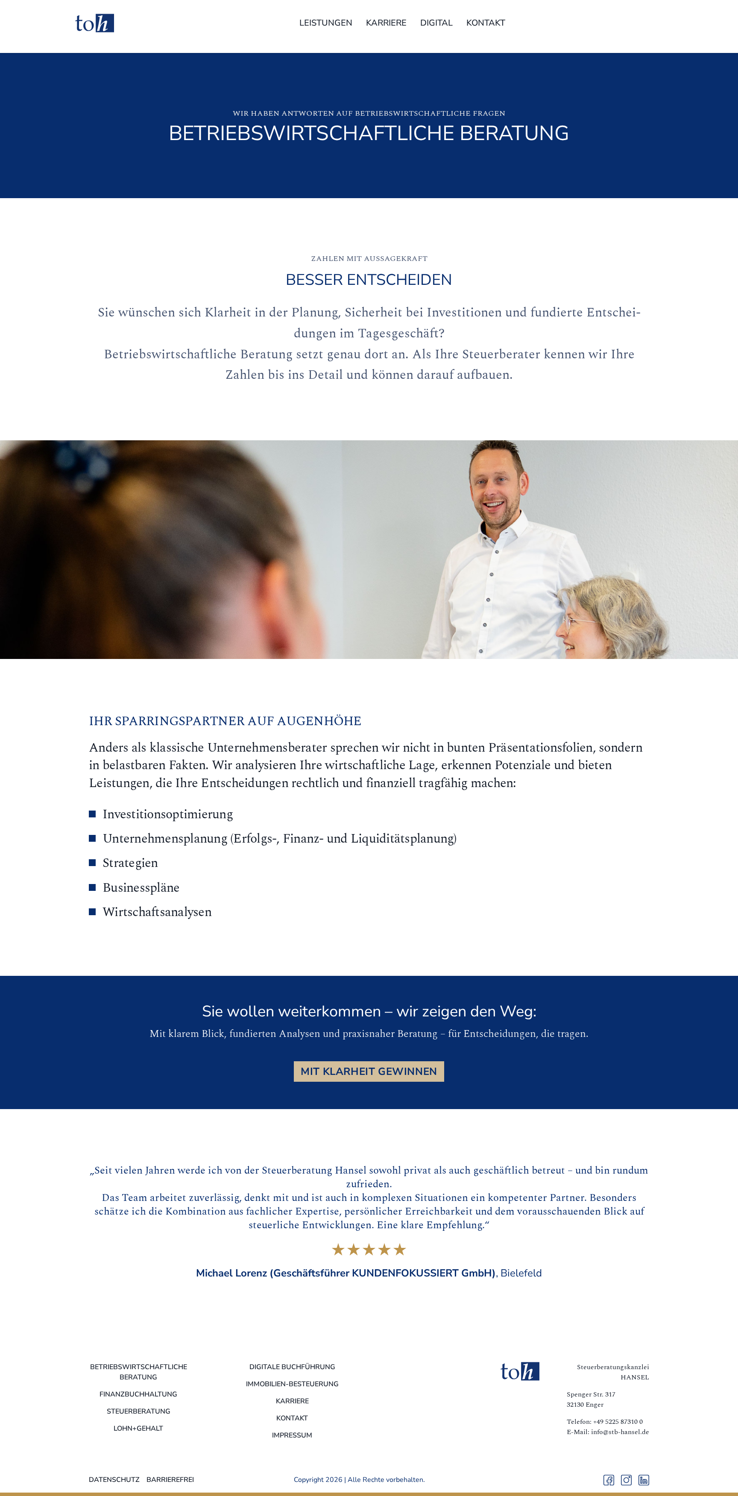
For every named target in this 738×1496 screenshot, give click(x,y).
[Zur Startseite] (94, 23)
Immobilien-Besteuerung (292, 1384)
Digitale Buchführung (292, 1367)
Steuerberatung (138, 1411)
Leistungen (325, 23)
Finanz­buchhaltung (138, 1394)
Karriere (386, 23)
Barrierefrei (170, 1479)
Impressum (292, 1435)
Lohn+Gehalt (138, 1428)
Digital (436, 23)
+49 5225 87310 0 (618, 1422)
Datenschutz (114, 1479)
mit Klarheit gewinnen (369, 1071)
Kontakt (485, 23)
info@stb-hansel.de (620, 1432)
